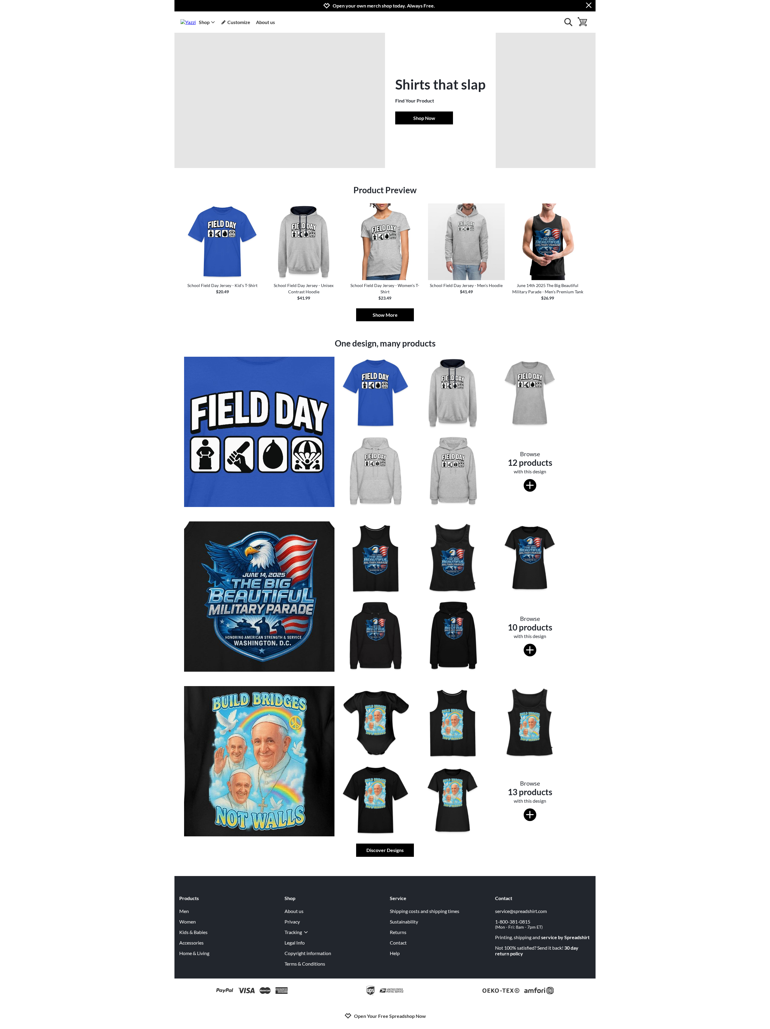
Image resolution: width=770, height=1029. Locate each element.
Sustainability (404, 921)
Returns (398, 932)
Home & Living (194, 953)
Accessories (191, 942)
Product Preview (385, 190)
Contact (398, 942)
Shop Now (424, 118)
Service (398, 898)
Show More (385, 315)
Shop (204, 22)
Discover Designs (385, 850)
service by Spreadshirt (565, 937)
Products (189, 898)
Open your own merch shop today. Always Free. (384, 5)
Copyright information (308, 953)
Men (184, 911)
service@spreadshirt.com (521, 911)
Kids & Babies (193, 932)
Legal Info (295, 942)
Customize (238, 22)
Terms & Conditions (305, 963)
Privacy (292, 921)
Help (395, 953)
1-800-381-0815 (519, 924)
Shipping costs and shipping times (424, 911)
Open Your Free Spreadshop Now (390, 1016)
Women (187, 921)
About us (265, 22)
